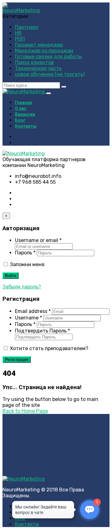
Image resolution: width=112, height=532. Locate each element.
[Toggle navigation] (48, 93)
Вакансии (25, 114)
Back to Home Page (25, 411)
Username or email (38, 240)
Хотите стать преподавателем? (48, 348)
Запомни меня (26, 264)
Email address (33, 311)
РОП (20, 39)
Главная (23, 102)
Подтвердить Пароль (42, 331)
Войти (10, 275)
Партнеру (27, 27)
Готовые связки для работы (48, 56)
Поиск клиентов (34, 62)
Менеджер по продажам (44, 51)
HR (18, 33)
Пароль (25, 253)
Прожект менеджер (39, 45)
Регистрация (16, 359)
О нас (20, 108)
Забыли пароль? (21, 287)
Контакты (26, 126)
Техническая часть (38, 68)
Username (28, 318)
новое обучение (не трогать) (50, 74)
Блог (20, 120)
